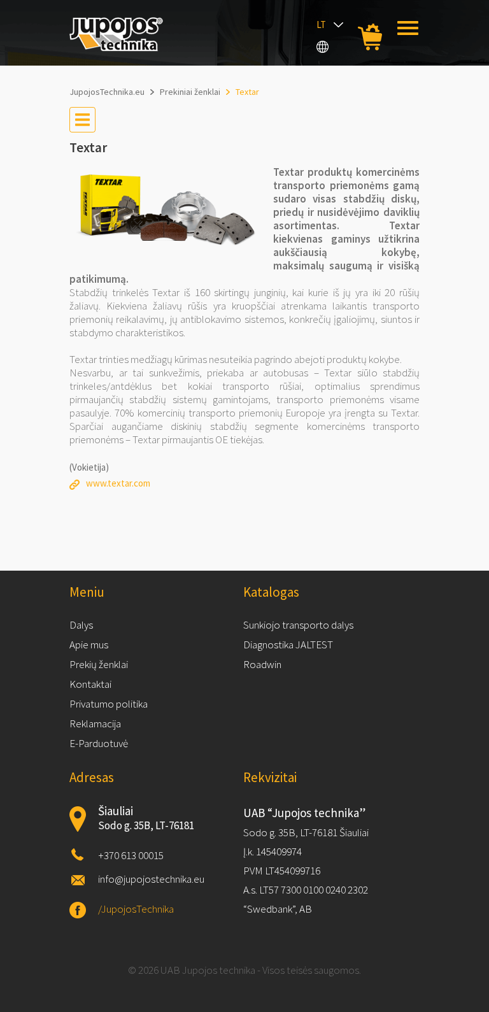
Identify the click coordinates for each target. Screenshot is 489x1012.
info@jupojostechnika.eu (151, 879)
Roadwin (262, 664)
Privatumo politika (108, 704)
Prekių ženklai (98, 664)
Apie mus (88, 645)
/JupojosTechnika (136, 909)
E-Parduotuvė (98, 743)
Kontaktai (90, 684)
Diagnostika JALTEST (288, 645)
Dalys (81, 625)
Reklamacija (95, 723)
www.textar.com (118, 483)
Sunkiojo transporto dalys (298, 625)
